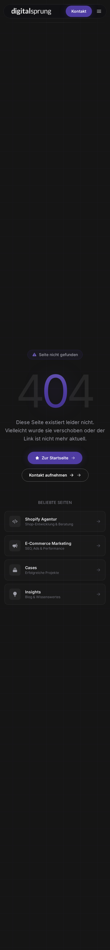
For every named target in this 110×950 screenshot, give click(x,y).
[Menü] (99, 11)
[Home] (31, 11)
